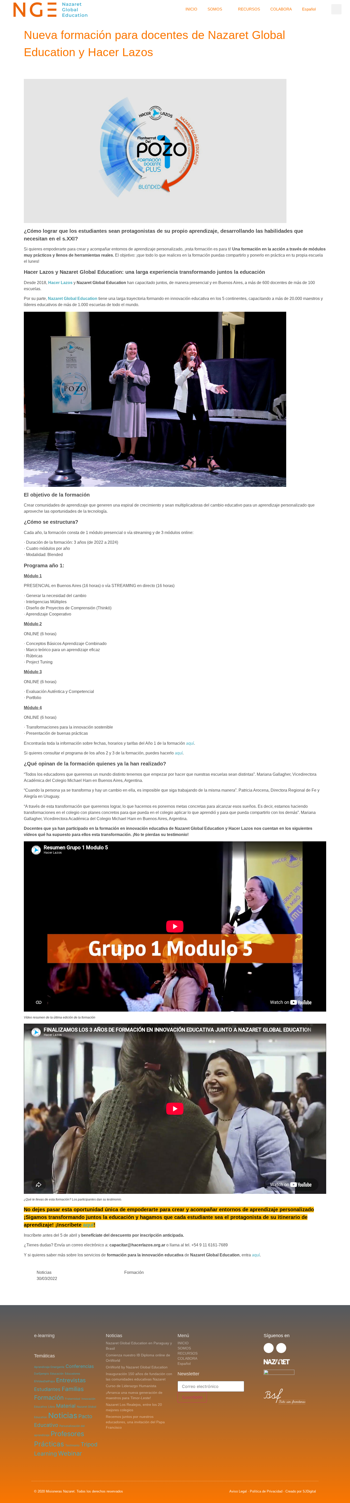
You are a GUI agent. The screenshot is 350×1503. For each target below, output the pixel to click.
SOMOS (215, 9)
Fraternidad (72, 1398)
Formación (134, 1272)
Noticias (44, 1272)
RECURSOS (249, 9)
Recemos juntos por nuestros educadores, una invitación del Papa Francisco (135, 1422)
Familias (73, 1389)
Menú (183, 1335)
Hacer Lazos (60, 282)
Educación (57, 1373)
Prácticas (49, 1444)
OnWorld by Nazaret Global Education (137, 1367)
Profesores (67, 1434)
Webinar (70, 1453)
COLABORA (281, 9)
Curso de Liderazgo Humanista (131, 1386)
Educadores (72, 1373)
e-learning (44, 1335)
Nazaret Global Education (72, 298)
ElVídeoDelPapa (44, 1381)
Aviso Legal (238, 1491)
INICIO (191, 9)
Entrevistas (71, 1380)
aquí (190, 743)
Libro (51, 1406)
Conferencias (80, 1366)
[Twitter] (269, 1348)
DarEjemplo (41, 1373)
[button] (336, 9)
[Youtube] (281, 1348)
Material (66, 1406)
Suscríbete (192, 1397)
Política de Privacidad (266, 1491)
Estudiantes (47, 1389)
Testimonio (72, 1445)
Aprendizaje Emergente (49, 1367)
